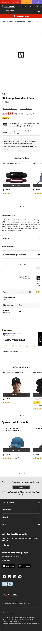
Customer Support (8, 502)
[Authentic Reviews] (12, 334)
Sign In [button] (21, 487)
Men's (11, 22)
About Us (5, 517)
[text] (16, 193)
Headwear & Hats (34, 22)
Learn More (6, 560)
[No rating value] (7, 105)
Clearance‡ (5, 118)
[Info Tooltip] (33, 114)
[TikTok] (9, 576)
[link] (9, 105)
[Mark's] (26, 2)
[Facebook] (4, 576)
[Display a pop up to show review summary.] (18, 458)
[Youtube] (20, 576)
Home (4, 22)
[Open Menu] (3, 11)
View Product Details (10, 109)
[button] (16, 185)
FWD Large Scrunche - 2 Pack (18, 98)
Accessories (20, 22)
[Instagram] (14, 576)
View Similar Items (26, 109)
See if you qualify (14, 133)
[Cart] (38, 11)
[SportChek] (16, 2)
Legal (4, 524)
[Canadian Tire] (5, 2)
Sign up (6, 545)
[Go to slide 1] (21, 55)
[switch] (22, 277)
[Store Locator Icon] (1, 6)
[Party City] (37, 2)
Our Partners (6, 510)
